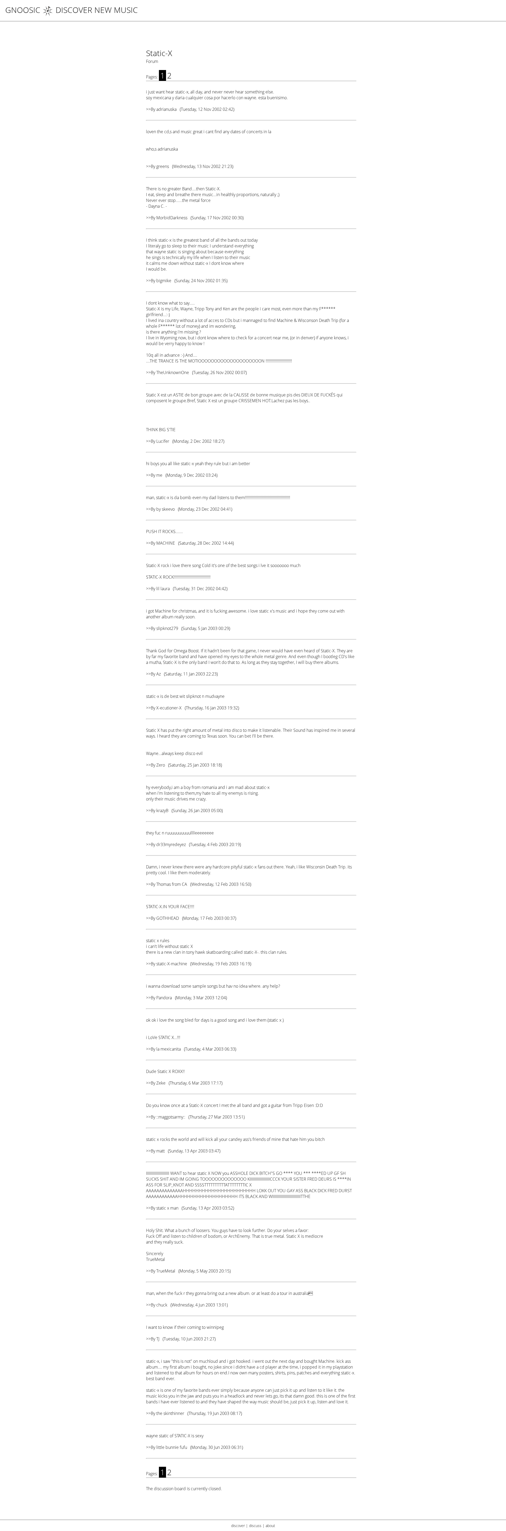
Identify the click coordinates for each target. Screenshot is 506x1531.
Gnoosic (22, 9)
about (270, 1525)
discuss (255, 1525)
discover (238, 1525)
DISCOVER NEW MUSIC (97, 9)
